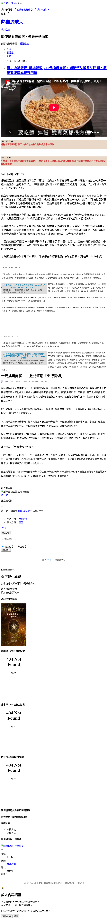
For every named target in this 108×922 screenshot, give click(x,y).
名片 (9, 56)
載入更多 (6, 533)
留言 (27, 511)
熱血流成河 (12, 21)
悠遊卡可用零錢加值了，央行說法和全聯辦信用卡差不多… (28, 144)
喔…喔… (5, 495)
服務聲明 (80, 883)
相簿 (9, 49)
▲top (3, 527)
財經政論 (24, 43)
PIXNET (33, 883)
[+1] (46, 175)
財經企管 (23, 519)
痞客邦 (21, 511)
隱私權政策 (69, 883)
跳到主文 (5, 29)
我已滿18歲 (7, 916)
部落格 (10, 52)
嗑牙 (21, 522)
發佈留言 (6, 550)
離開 (16, 916)
